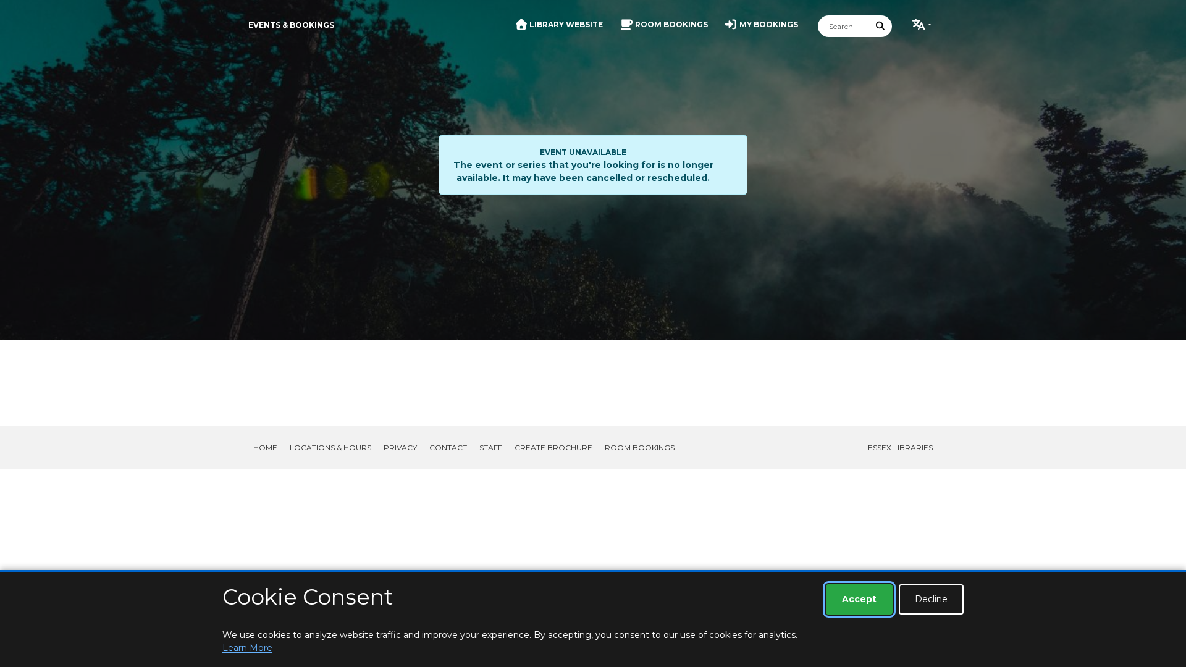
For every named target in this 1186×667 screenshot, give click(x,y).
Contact (448, 447)
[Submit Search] (881, 26)
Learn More (247, 647)
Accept (859, 599)
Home (265, 447)
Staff (490, 447)
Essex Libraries (900, 447)
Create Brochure (553, 447)
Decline (931, 599)
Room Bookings (640, 447)
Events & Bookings (291, 25)
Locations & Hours (330, 447)
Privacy (400, 447)
